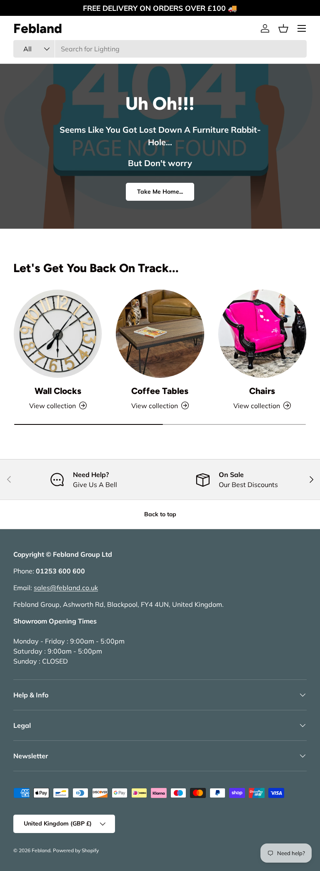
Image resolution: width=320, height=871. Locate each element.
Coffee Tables (159, 391)
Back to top (160, 514)
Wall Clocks (58, 391)
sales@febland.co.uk (66, 587)
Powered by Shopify (76, 850)
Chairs (262, 391)
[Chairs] (262, 334)
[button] (283, 28)
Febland (41, 850)
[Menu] (301, 28)
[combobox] (160, 49)
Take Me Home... (160, 191)
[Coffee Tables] (160, 334)
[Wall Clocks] (58, 334)
